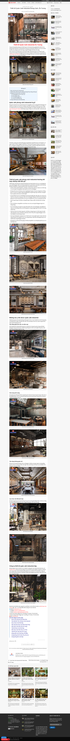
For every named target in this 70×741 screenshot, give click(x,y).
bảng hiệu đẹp (58, 169)
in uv (37, 726)
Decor (19, 2)
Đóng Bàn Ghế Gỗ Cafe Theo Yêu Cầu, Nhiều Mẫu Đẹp (58, 106)
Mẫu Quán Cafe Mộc (15, 629)
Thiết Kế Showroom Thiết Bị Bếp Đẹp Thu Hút (58, 38)
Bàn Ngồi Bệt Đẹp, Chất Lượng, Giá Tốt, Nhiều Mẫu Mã (58, 84)
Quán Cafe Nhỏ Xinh (18, 626)
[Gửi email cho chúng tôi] (12, 727)
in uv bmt (42, 733)
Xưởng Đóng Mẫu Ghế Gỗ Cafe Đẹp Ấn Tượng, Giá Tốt (58, 33)
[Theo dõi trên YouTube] (18, 727)
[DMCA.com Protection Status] (11, 728)
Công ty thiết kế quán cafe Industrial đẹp (17, 99)
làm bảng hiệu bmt (57, 175)
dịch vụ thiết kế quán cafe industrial (35, 648)
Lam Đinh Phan (31, 11)
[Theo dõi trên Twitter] (10, 727)
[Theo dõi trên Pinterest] (15, 727)
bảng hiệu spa (55, 161)
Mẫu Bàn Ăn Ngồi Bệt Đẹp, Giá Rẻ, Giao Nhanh (58, 64)
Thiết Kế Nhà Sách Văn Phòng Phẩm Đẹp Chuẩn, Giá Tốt (58, 17)
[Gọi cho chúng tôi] (13, 727)
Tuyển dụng (57, 0)
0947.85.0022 (4, 739)
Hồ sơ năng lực (38, 2)
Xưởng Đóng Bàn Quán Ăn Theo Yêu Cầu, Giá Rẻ (58, 100)
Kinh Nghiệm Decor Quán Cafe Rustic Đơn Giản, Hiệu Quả (58, 59)
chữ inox (59, 167)
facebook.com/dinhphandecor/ (19, 610)
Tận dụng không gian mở (16, 97)
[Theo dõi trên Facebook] (9, 727)
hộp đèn (54, 164)
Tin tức (28, 2)
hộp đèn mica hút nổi (55, 168)
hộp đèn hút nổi (44, 729)
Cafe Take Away (20, 633)
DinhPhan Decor (18, 0)
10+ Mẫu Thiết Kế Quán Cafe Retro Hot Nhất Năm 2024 (40, 700)
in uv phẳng (54, 172)
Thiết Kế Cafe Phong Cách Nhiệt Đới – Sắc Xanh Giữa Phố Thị (41, 678)
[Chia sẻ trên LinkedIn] (32, 644)
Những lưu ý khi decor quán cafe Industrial (17, 93)
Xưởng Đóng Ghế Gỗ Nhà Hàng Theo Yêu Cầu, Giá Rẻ (58, 79)
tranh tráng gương (43, 730)
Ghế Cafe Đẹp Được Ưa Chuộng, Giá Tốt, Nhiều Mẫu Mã (58, 74)
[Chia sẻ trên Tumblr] (34, 644)
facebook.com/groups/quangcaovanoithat (20, 611)
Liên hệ (61, 0)
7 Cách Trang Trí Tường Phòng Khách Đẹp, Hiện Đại (58, 43)
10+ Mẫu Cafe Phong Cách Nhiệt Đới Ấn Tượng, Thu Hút (13, 700)
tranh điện (53, 174)
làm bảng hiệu (57, 171)
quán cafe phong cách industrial (15, 108)
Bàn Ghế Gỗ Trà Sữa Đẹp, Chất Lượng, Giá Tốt (58, 27)
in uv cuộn (59, 172)
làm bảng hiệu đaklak (55, 176)
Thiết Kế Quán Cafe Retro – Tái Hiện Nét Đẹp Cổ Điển (28, 700)
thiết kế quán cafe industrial (14, 54)
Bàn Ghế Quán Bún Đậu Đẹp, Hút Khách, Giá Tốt (58, 54)
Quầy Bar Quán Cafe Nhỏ (19, 624)
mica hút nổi (38, 729)
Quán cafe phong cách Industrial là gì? (17, 90)
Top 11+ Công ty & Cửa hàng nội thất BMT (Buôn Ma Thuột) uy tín (14, 679)
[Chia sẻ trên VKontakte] (30, 644)
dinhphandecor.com (17, 609)
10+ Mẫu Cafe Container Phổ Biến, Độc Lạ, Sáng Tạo (58, 48)
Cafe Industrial (27, 621)
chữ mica (52, 171)
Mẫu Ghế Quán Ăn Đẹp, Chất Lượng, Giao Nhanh (58, 90)
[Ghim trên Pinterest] (28, 644)
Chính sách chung (15, 738)
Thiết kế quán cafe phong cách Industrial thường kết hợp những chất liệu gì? (23, 91)
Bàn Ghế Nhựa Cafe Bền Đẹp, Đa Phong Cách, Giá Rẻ (58, 22)
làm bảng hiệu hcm (57, 165)
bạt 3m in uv (53, 160)
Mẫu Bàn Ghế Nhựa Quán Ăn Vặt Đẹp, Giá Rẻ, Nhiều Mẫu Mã (58, 111)
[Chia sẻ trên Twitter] (24, 644)
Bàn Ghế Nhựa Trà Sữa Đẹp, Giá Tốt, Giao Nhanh (58, 95)
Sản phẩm (24, 2)
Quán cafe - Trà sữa (29, 6)
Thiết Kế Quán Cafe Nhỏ (16, 628)
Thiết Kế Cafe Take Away (16, 631)
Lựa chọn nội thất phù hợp (16, 98)
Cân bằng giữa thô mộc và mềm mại (18, 94)
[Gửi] (61, 3)
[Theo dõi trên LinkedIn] (16, 727)
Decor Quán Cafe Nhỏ (16, 622)
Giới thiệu (52, 0)
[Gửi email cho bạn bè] (26, 644)
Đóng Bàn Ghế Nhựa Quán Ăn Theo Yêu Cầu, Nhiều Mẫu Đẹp (58, 122)
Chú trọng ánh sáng (15, 95)
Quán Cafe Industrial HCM (17, 619)
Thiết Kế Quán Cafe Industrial (24, 45)
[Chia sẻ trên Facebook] (22, 644)
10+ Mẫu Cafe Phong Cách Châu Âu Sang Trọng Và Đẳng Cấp (27, 679)
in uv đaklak (55, 178)
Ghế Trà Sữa (19, 635)
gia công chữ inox (54, 167)
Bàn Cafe (19, 636)
